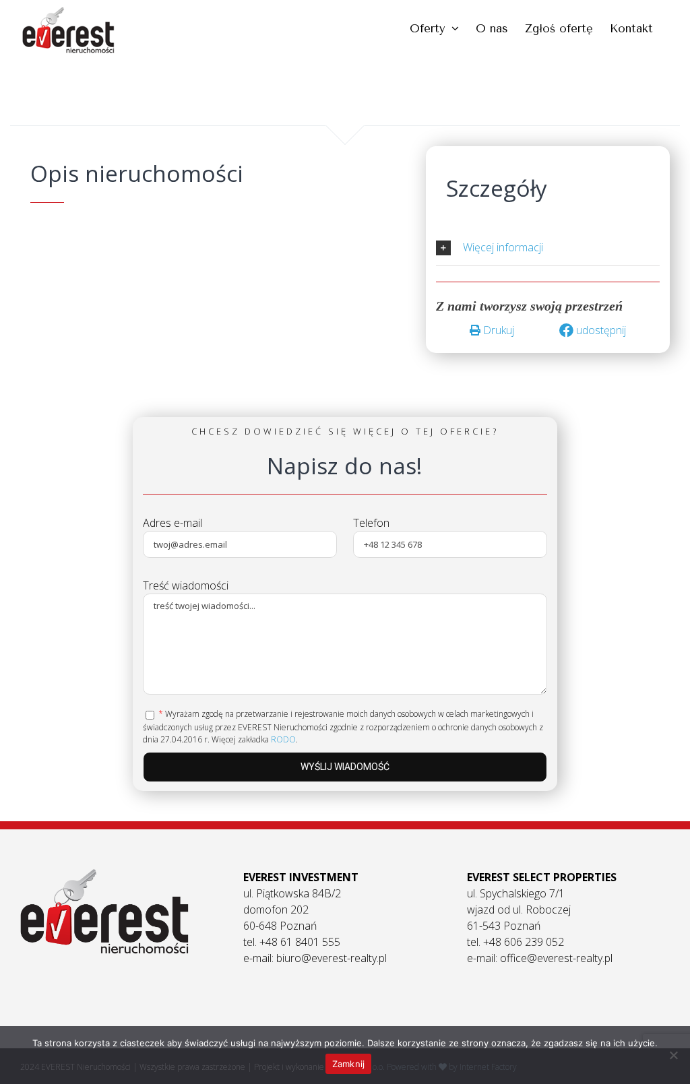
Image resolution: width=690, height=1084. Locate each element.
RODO (283, 739)
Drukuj (497, 330)
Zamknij (348, 1063)
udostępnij (599, 330)
